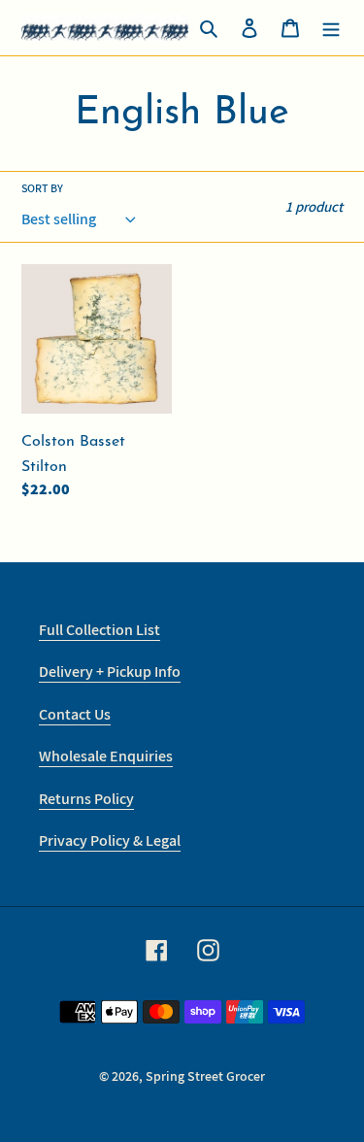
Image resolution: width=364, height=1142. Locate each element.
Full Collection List (99, 630)
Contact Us (75, 714)
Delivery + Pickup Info (110, 671)
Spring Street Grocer (205, 1076)
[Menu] (331, 28)
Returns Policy (86, 799)
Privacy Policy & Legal (110, 840)
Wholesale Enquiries (106, 756)
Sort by (42, 188)
